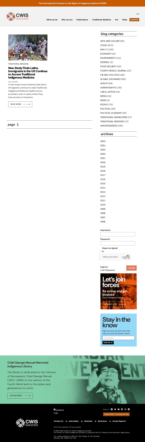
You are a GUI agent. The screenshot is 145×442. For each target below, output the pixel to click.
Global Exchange (110, 79)
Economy (105, 53)
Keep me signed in (110, 250)
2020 (102, 162)
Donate (134, 20)
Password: (105, 239)
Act (116, 20)
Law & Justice (107, 91)
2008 (102, 213)
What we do (52, 20)
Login (137, 13)
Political (105, 108)
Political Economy (111, 113)
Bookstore (102, 421)
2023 (102, 149)
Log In (131, 268)
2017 (102, 175)
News (103, 100)
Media (103, 96)
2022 (102, 154)
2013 (102, 192)
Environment (107, 58)
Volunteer (88, 421)
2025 (102, 141)
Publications (82, 20)
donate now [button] (111, 304)
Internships (74, 421)
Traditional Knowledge (113, 117)
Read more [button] (16, 104)
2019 (102, 166)
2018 (102, 170)
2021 (102, 158)
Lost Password (107, 270)
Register (104, 267)
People (104, 104)
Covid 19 (105, 45)
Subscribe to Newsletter (116, 414)
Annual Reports (119, 421)
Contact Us (58, 421)
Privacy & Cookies (75, 427)
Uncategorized (108, 125)
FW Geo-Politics (109, 75)
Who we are (66, 20)
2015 (102, 183)
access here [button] (16, 395)
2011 (102, 200)
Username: (105, 230)
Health (104, 83)
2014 (102, 187)
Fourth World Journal (113, 70)
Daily (103, 49)
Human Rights (108, 87)
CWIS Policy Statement (61, 427)
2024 (102, 145)
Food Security (108, 66)
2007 (102, 217)
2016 (102, 179)
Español (105, 62)
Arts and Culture (110, 41)
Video (124, 20)
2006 (102, 221)
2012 (102, 196)
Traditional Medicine (101, 20)
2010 (102, 204)
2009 (102, 209)
